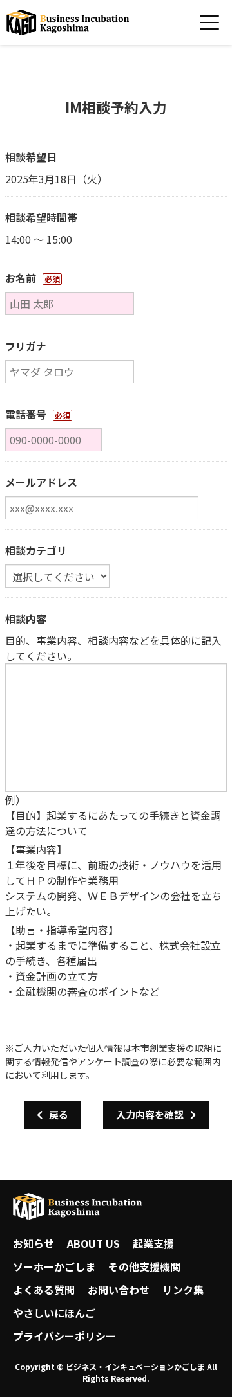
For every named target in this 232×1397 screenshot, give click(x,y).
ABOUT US (93, 1243)
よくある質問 (44, 1289)
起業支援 (153, 1243)
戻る (58, 1114)
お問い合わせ (119, 1289)
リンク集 (183, 1289)
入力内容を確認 (150, 1114)
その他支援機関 (144, 1266)
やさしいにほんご (54, 1312)
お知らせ (33, 1243)
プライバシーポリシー (64, 1336)
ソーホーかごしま (54, 1266)
